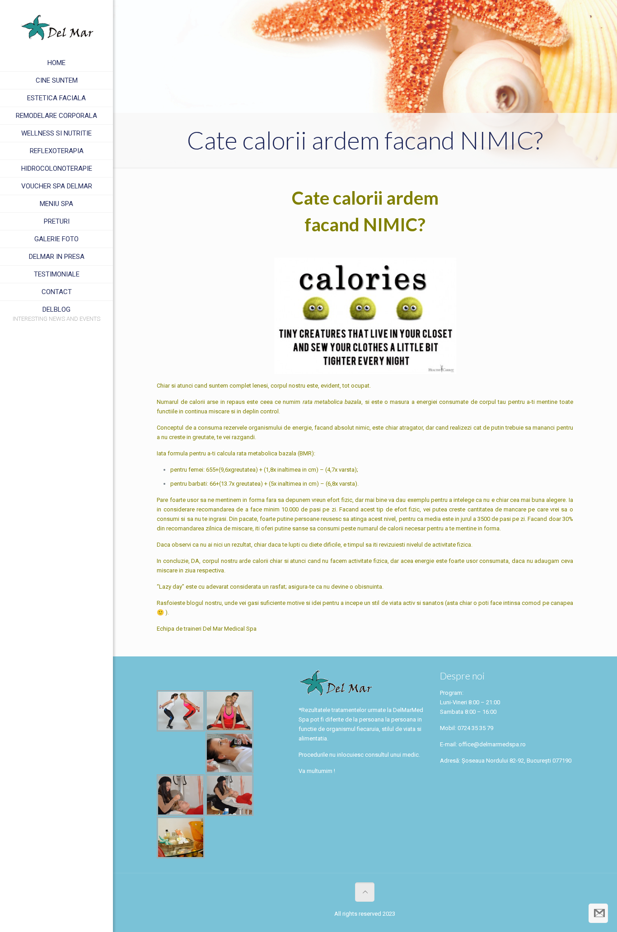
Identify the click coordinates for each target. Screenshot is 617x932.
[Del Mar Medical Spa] (56, 27)
